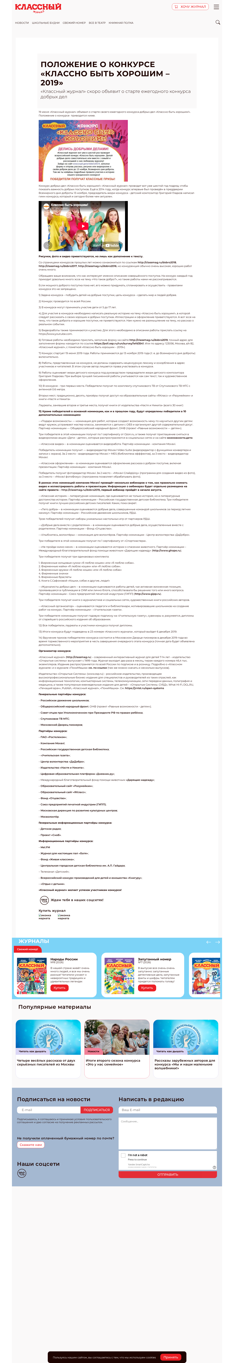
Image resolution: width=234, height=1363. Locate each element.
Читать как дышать (32, 1051)
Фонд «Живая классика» (57, 859)
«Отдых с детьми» (53, 883)
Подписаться (97, 1110)
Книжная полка (121, 22)
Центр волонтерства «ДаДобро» (62, 761)
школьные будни (46, 22)
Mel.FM (45, 847)
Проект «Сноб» (51, 835)
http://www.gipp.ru (147, 593)
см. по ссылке (98, 667)
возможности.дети (179, 437)
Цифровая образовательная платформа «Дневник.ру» (77, 773)
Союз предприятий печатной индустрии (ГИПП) (73, 804)
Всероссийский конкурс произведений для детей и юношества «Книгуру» (91, 877)
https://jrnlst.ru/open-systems (144, 688)
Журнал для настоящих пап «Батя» (64, 853)
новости (22, 22)
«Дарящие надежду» (140, 779)
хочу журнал (193, 7)
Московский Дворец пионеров (61, 724)
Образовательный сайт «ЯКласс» (63, 792)
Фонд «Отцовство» (53, 798)
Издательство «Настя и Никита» (62, 767)
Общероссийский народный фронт (65, 706)
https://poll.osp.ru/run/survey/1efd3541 (119, 343)
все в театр (97, 22)
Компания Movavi (52, 743)
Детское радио (51, 828)
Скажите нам (31, 1145)
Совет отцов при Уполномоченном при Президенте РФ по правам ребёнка (92, 712)
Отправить (167, 1174)
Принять (170, 1357)
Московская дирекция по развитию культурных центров (79, 810)
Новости (93, 1051)
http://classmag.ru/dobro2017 (58, 266)
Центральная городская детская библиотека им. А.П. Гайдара (83, 865)
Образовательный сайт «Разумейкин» (67, 786)
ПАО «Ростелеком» (54, 737)
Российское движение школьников (65, 700)
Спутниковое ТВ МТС (55, 718)
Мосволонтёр (50, 816)
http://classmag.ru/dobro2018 (157, 262)
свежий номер (74, 22)
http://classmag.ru (79, 657)
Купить (59, 988)
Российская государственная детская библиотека (75, 749)
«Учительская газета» (55, 755)
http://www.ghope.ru (167, 550)
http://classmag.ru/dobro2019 (148, 340)
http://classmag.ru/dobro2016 (97, 266)
